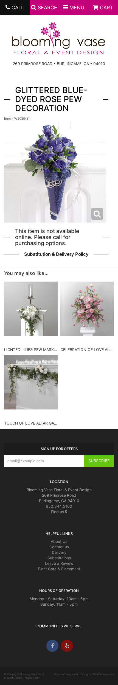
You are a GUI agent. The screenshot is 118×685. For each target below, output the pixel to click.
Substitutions (59, 557)
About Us (59, 541)
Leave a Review (59, 563)
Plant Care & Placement (59, 568)
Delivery (59, 552)
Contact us (59, 546)
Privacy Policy (32, 677)
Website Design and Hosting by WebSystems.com (84, 674)
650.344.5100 (59, 506)
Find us (58, 511)
